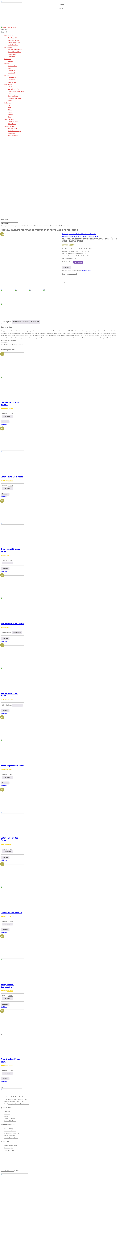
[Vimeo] (4, 1163)
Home (6, 12)
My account (8, 24)
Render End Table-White (12, 623)
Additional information (21, 322)
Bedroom (19, 225)
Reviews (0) (35, 322)
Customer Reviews (10, 1131)
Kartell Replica (8, 1148)
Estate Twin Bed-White (12, 477)
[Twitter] (66, 280)
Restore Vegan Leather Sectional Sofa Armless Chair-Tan (79, 234)
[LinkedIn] (66, 287)
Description (7, 322)
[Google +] (66, 285)
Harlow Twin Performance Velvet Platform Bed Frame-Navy (80, 236)
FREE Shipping (8, 1128)
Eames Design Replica (10, 1145)
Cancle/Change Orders (11, 1138)
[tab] (7, 322)
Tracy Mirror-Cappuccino (7, 985)
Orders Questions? (9, 1135)
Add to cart (78, 262)
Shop (6, 21)
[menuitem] (8, 36)
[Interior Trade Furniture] (8, 27)
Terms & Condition (10, 1118)
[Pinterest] (66, 282)
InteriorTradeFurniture (7, 1171)
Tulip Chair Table (9, 1150)
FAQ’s (6, 19)
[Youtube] (4, 1161)
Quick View (4, 424)
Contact (7, 17)
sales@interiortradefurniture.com (18, 1104)
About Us (7, 14)
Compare (5, 422)
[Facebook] (66, 278)
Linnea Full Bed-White (11, 912)
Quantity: (64, 262)
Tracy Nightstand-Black (12, 766)
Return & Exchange (10, 1121)
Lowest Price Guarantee (11, 1133)
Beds (89, 270)
